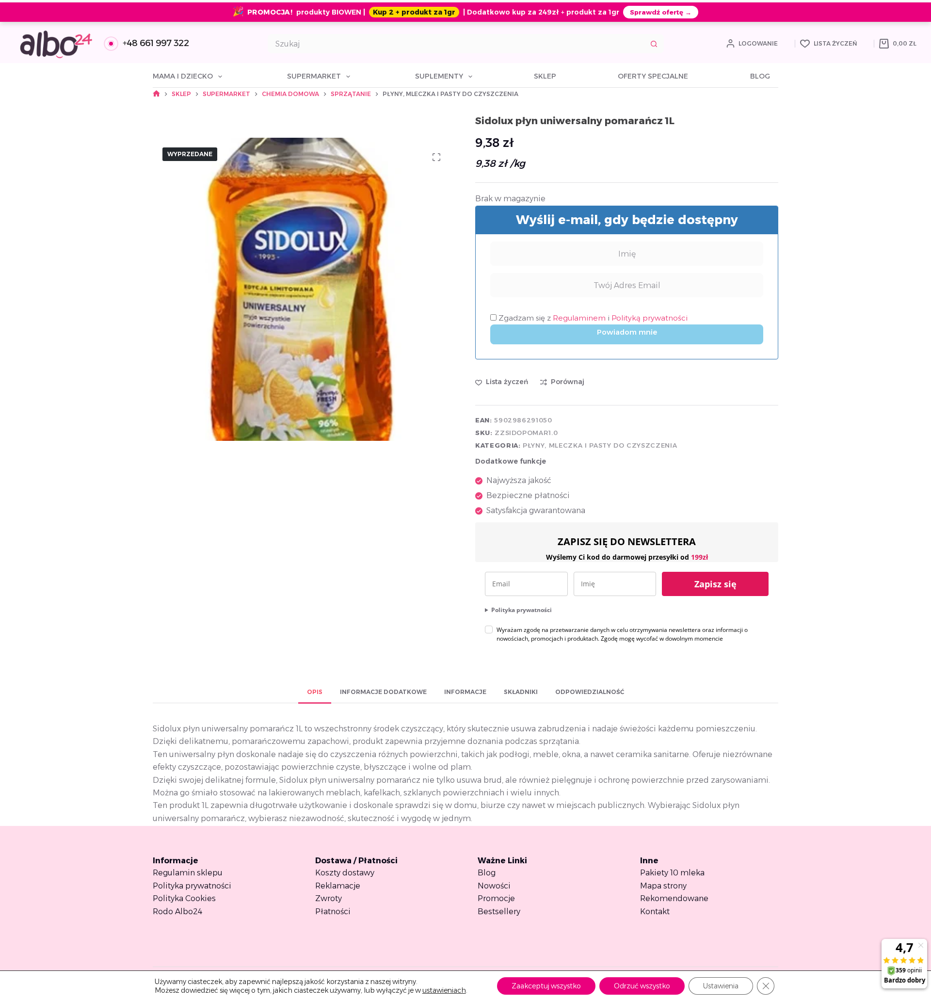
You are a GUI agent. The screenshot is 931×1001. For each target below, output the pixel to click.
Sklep (545, 76)
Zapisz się (715, 584)
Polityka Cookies (184, 898)
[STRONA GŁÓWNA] (156, 93)
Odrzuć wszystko (642, 986)
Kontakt (655, 911)
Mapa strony (663, 885)
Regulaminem (580, 318)
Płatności (333, 911)
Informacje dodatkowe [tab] (383, 691)
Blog (760, 76)
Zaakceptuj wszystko (546, 986)
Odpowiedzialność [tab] (589, 691)
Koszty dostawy (344, 872)
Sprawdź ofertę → (660, 12)
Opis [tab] (314, 691)
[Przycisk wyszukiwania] (654, 43)
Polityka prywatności (521, 610)
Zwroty (328, 898)
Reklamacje (337, 885)
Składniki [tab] (521, 691)
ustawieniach (444, 990)
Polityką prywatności (649, 318)
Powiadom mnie (627, 332)
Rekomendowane (674, 898)
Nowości (494, 885)
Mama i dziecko (183, 76)
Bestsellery (499, 911)
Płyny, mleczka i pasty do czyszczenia (600, 445)
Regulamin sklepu (188, 872)
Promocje (496, 898)
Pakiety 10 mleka (672, 872)
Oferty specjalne (653, 76)
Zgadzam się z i (592, 318)
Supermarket (314, 76)
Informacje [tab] (465, 691)
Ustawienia (720, 986)
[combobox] (456, 43)
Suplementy (439, 76)
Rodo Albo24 (177, 911)
